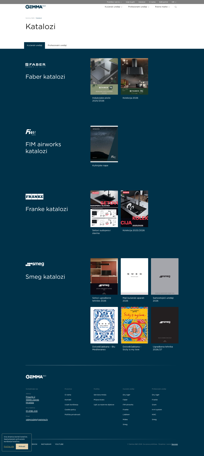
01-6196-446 (32, 411)
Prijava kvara (99, 400)
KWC (154, 414)
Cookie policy (70, 410)
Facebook (32, 444)
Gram (154, 405)
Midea (125, 419)
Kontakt (68, 400)
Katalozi (142, 2)
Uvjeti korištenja (71, 405)
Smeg (125, 424)
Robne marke (161, 7)
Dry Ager (126, 395)
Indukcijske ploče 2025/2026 (101, 99)
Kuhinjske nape (100, 165)
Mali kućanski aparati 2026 (133, 299)
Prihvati (22, 446)
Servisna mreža (100, 395)
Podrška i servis (113, 2)
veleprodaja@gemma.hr (37, 419)
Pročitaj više (9, 446)
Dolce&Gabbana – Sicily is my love (132, 348)
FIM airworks (128, 405)
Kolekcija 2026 (130, 98)
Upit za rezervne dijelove (104, 405)
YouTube (59, 444)
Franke (125, 410)
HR (173, 2)
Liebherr (126, 414)
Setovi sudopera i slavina (101, 231)
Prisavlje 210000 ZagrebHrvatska (32, 400)
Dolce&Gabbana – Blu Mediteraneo (103, 348)
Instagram (46, 444)
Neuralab (175, 444)
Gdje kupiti (130, 2)
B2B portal (163, 2)
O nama (152, 2)
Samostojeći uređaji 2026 (163, 299)
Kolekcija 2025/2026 (134, 230)
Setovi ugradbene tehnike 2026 (101, 299)
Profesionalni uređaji (138, 7)
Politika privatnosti (72, 414)
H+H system (157, 410)
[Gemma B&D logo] (36, 7)
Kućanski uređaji (113, 7)
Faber (125, 400)
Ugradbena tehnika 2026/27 (163, 348)
